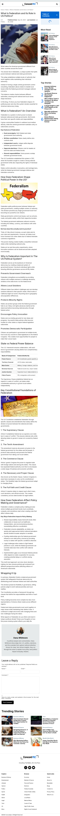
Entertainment (5, 780)
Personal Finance (47, 727)
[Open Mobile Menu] (2, 4)
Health (3, 794)
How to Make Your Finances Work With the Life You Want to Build (50, 731)
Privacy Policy (50, 791)
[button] (57, 15)
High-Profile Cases (29, 806)
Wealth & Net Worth (48, 738)
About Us (49, 780)
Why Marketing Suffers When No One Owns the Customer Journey (20, 742)
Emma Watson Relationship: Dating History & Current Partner (51, 119)
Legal (3, 800)
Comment (5, 675)
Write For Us (50, 794)
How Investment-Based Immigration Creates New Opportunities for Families (20, 721)
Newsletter (50, 783)
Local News (27, 797)
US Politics (52, 33)
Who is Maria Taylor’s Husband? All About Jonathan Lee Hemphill (51, 101)
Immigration (27, 794)
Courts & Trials (28, 803)
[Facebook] (29, 767)
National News (28, 800)
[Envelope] (33, 767)
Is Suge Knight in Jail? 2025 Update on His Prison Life (51, 107)
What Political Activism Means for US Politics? (53, 71)
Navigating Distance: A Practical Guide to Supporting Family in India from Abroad (20, 732)
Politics (7, 9)
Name (4, 668)
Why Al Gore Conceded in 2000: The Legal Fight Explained (53, 60)
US (2, 806)
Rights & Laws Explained (30, 809)
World (3, 797)
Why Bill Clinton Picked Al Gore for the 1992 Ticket (54, 48)
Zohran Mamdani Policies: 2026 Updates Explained (54, 37)
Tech (44, 716)
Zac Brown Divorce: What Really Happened (50, 95)
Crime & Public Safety (29, 791)
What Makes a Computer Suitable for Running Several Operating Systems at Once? (50, 721)
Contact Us (50, 788)
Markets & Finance (18, 727)
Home (2, 9)
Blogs (48, 786)
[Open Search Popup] (57, 4)
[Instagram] (25, 767)
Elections (26, 786)
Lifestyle (4, 783)
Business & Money (18, 716)
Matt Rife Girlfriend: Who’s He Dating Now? (51, 113)
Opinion (4, 786)
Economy (26, 777)
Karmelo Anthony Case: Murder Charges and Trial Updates (50, 89)
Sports (3, 791)
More (7, 809)
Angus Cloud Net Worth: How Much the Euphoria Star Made (50, 742)
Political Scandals (28, 788)
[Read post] (7, 720)
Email (23, 668)
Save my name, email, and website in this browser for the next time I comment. (20, 697)
